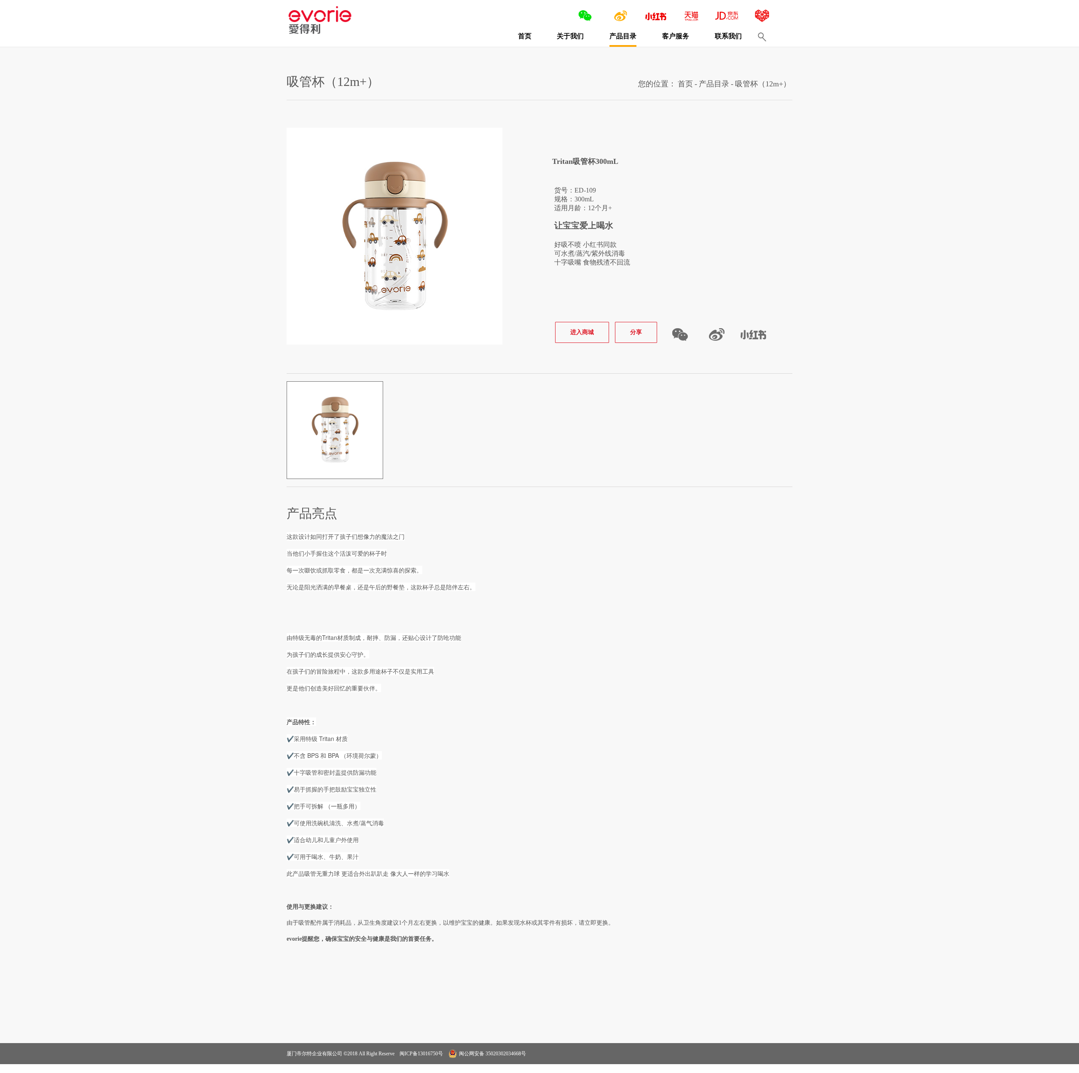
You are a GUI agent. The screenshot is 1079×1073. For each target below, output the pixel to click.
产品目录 (622, 36)
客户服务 (675, 36)
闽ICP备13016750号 (420, 1054)
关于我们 (570, 36)
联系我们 (728, 36)
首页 (524, 36)
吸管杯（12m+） (763, 84)
